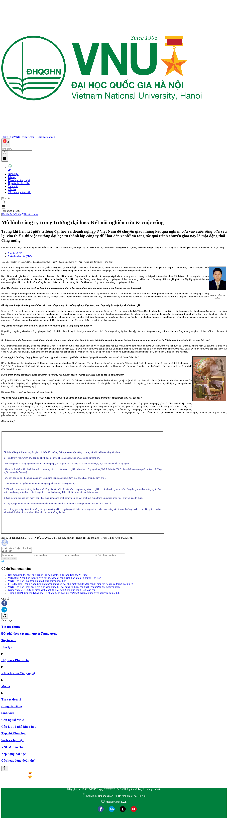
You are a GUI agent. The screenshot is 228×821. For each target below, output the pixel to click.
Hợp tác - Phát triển (15, 660)
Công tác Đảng (11, 706)
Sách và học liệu (12, 740)
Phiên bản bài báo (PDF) (20, 256)
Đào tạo (12, 177)
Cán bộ (12, 189)
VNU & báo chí (12, 747)
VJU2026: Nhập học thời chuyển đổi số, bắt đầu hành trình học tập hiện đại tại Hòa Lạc (54, 577)
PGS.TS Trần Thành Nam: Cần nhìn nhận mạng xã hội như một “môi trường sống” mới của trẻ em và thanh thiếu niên (70, 583)
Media (5, 686)
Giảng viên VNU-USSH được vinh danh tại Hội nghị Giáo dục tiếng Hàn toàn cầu (51, 590)
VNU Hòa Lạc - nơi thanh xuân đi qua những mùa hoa (37, 580)
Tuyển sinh (8, 640)
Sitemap (50, 137)
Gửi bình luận (9, 558)
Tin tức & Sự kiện (11, 214)
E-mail (30, 137)
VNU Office (20, 137)
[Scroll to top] (4, 768)
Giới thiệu (13, 174)
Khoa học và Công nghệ (18, 673)
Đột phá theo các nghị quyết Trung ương (29, 633)
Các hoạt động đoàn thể (17, 760)
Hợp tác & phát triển (19, 183)
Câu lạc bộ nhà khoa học (18, 726)
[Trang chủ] (101, 134)
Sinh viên (13, 186)
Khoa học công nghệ (19, 180)
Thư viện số (7, 137)
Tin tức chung (31, 214)
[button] (114, 603)
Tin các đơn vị (11, 699)
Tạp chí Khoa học (13, 733)
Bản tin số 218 (15, 253)
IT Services (40, 137)
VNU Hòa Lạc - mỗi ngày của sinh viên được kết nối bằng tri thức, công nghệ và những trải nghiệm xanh (64, 586)
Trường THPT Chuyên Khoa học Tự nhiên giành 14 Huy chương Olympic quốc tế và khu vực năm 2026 (64, 593)
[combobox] (5, 143)
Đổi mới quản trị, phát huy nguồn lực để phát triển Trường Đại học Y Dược (47, 574)
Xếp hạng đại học (13, 754)
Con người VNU (12, 720)
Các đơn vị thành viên (19, 192)
